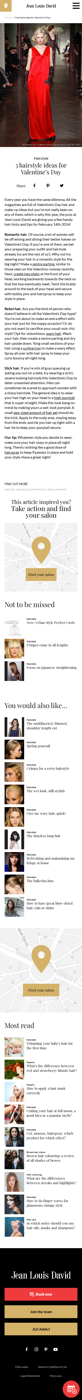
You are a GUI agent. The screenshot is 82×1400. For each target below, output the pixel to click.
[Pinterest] (48, 186)
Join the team (41, 1311)
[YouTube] (55, 1349)
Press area (56, 1375)
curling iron (32, 348)
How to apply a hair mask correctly (46, 1090)
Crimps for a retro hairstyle (48, 768)
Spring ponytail (38, 746)
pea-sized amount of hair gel (35, 412)
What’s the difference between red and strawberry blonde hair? (52, 1068)
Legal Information (30, 1375)
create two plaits (27, 274)
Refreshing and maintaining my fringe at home (51, 860)
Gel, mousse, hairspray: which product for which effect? (50, 1135)
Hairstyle (10, 489)
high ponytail (64, 397)
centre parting (43, 264)
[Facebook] (34, 186)
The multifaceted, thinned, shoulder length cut (47, 725)
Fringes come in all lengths (47, 645)
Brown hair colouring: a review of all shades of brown (50, 1158)
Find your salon (41, 574)
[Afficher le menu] (76, 6)
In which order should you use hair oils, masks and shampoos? (51, 1225)
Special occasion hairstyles (31, 489)
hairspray (12, 452)
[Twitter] (62, 186)
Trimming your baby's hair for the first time (50, 1045)
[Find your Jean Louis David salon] (6, 6)
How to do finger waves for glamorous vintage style (47, 1203)
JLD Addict (41, 1329)
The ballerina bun (40, 881)
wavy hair (53, 333)
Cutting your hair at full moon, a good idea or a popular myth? (51, 1113)
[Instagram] (36, 1349)
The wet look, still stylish (46, 791)
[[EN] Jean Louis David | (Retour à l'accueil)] (41, 6)
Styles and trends (56, 489)
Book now (44, 1294)
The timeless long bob (43, 836)
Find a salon (21, 1366)
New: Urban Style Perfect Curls (51, 622)
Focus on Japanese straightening (52, 667)
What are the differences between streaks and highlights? (51, 1180)
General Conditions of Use (52, 1366)
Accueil (8, 17)
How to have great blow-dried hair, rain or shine (50, 905)
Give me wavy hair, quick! (46, 813)
